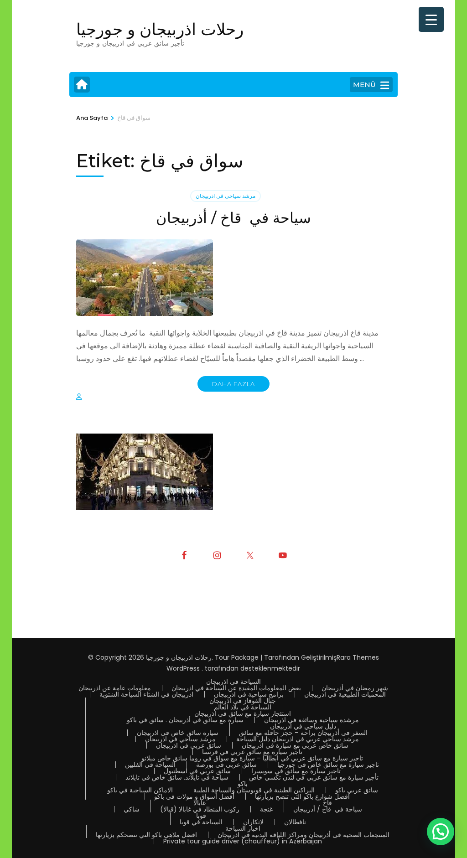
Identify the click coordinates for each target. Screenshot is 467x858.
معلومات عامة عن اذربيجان (114, 688)
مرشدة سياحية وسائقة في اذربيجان (311, 719)
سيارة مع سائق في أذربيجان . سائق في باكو (185, 719)
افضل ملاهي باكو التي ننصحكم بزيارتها (146, 834)
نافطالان (295, 822)
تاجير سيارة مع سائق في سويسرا (296, 770)
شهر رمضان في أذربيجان (355, 688)
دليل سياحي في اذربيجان (303, 726)
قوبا (201, 815)
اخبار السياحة (242, 828)
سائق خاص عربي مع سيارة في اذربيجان (295, 745)
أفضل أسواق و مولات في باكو (194, 796)
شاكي (132, 809)
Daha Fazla (233, 384)
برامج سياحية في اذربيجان (249, 694)
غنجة (266, 809)
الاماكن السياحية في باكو (140, 790)
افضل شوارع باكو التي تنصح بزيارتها (302, 796)
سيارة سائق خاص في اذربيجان (177, 732)
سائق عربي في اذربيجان (188, 745)
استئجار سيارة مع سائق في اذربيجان (242, 713)
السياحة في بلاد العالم (242, 707)
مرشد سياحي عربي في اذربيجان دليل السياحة (297, 739)
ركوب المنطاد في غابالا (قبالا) (199, 809)
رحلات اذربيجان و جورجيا (160, 29)
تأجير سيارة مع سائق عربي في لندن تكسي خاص (314, 777)
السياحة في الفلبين (150, 764)
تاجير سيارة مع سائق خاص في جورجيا (328, 764)
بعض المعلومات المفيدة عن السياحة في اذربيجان (236, 688)
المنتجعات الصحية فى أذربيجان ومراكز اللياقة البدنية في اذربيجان (303, 834)
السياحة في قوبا (201, 822)
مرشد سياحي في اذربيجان (225, 196)
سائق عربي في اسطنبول (197, 770)
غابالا (199, 802)
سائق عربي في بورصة (226, 764)
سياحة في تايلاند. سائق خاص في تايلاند (176, 777)
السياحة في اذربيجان (233, 681)
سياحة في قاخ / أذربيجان (233, 218)
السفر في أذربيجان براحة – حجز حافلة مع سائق (303, 732)
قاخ (327, 802)
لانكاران (253, 822)
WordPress (183, 668)
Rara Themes (358, 657)
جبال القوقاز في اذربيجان (242, 700)
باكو (243, 783)
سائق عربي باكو (356, 790)
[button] (440, 831)
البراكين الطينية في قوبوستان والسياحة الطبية (254, 790)
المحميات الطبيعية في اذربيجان (345, 694)
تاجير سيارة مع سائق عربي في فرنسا (252, 751)
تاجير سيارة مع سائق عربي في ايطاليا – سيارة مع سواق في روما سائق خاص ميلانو (252, 758)
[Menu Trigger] (431, 19)
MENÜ (364, 84)
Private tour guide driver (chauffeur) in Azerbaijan (242, 841)
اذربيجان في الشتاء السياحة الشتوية (146, 694)
